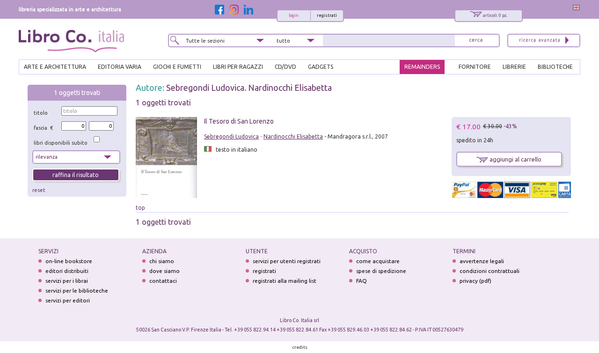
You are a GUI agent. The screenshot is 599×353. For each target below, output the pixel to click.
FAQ (361, 281)
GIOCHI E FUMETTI (177, 67)
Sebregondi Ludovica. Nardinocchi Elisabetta (249, 87)
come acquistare (378, 261)
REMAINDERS (422, 67)
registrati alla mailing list (284, 281)
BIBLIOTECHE (555, 67)
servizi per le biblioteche (76, 290)
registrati (327, 15)
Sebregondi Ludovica (231, 136)
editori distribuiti (66, 271)
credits (299, 347)
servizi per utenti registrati (287, 261)
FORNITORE (475, 67)
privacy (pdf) (475, 281)
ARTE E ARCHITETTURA (55, 67)
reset (38, 190)
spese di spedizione (381, 271)
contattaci (163, 281)
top (140, 208)
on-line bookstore (68, 261)
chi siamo (161, 261)
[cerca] (476, 40)
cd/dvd (285, 67)
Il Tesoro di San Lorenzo (239, 121)
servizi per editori (67, 300)
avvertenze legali (482, 261)
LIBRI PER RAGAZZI (238, 67)
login (294, 15)
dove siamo (164, 271)
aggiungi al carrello (514, 159)
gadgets (320, 67)
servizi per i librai (66, 281)
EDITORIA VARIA (119, 67)
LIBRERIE (514, 67)
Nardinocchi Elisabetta (293, 136)
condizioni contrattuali (489, 271)
